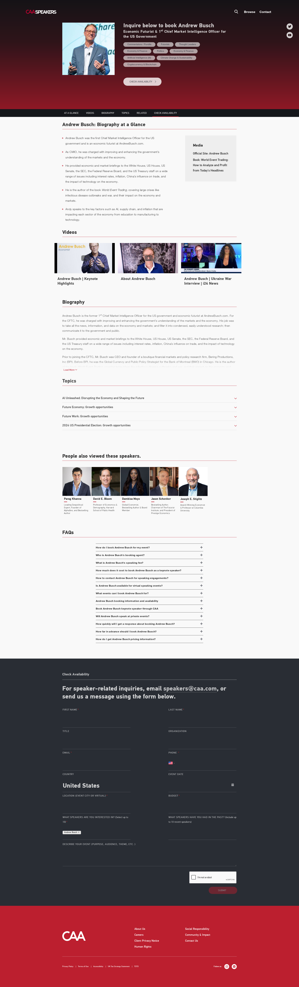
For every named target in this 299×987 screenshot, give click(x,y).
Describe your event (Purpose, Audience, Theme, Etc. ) (99, 844)
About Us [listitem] (139, 929)
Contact (265, 11)
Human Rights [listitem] (142, 946)
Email (66, 752)
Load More (69, 369)
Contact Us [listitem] (191, 940)
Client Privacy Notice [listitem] (146, 940)
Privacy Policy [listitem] (67, 966)
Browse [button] (249, 11)
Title (66, 731)
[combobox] (97, 784)
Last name (175, 709)
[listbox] (202, 806)
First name (70, 709)
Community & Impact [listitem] (197, 934)
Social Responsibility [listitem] (197, 929)
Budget (173, 795)
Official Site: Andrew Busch (210, 153)
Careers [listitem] (138, 934)
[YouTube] (290, 35)
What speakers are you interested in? (95, 819)
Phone (173, 752)
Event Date (175, 774)
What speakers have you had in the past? (202, 819)
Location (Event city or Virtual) (84, 795)
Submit (222, 890)
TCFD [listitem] (136, 966)
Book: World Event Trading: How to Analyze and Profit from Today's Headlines (210, 165)
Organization (177, 731)
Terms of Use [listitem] (83, 966)
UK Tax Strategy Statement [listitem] (119, 966)
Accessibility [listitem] (98, 966)
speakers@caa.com (190, 689)
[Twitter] (290, 26)
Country (68, 774)
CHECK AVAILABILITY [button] (141, 81)
